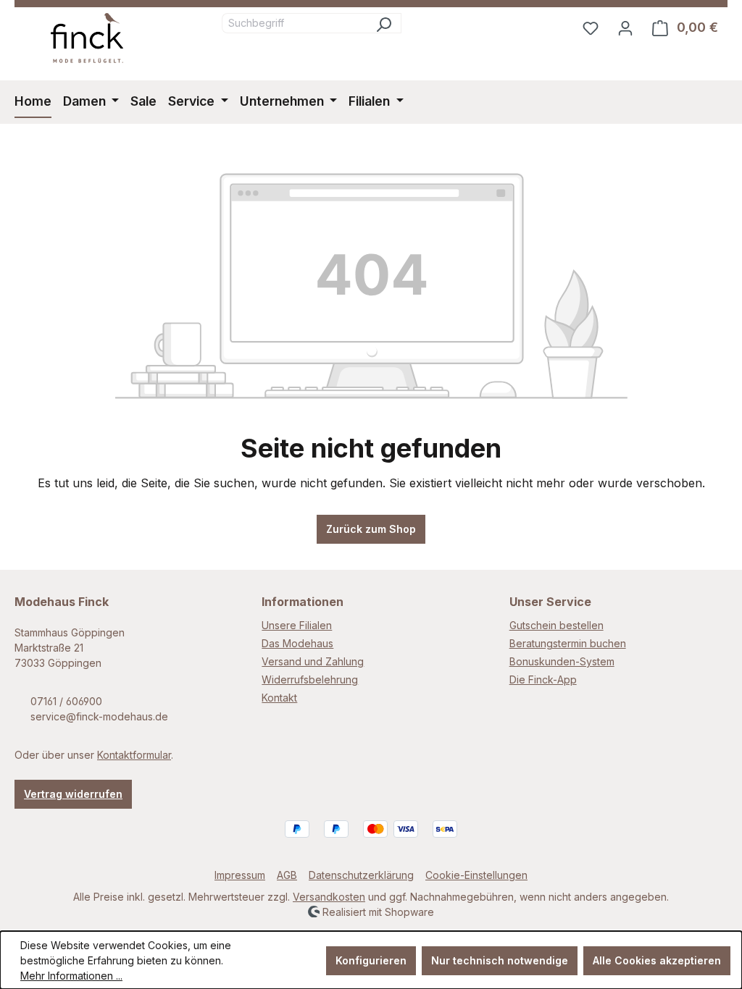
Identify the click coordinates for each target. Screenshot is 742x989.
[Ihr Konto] (625, 27)
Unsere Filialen (297, 625)
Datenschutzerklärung (361, 875)
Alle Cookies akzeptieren (657, 960)
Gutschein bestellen (556, 625)
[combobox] (294, 23)
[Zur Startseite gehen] (86, 38)
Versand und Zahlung (313, 661)
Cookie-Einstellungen (476, 875)
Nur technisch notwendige (499, 960)
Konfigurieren (371, 960)
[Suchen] (383, 23)
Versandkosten (329, 897)
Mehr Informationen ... (71, 975)
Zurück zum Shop (371, 529)
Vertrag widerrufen (73, 794)
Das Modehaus (297, 643)
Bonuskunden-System (561, 661)
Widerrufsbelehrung (310, 679)
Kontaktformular (134, 755)
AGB (287, 875)
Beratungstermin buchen (567, 643)
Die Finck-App (543, 679)
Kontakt (279, 697)
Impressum (239, 875)
